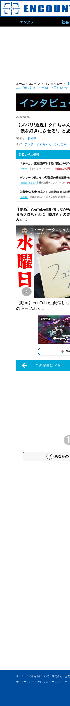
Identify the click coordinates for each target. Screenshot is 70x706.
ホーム (20, 676)
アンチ (29, 144)
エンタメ (27, 22)
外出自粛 (60, 144)
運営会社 (57, 676)
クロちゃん (44, 144)
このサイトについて (38, 676)
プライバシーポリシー (49, 682)
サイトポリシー (25, 682)
